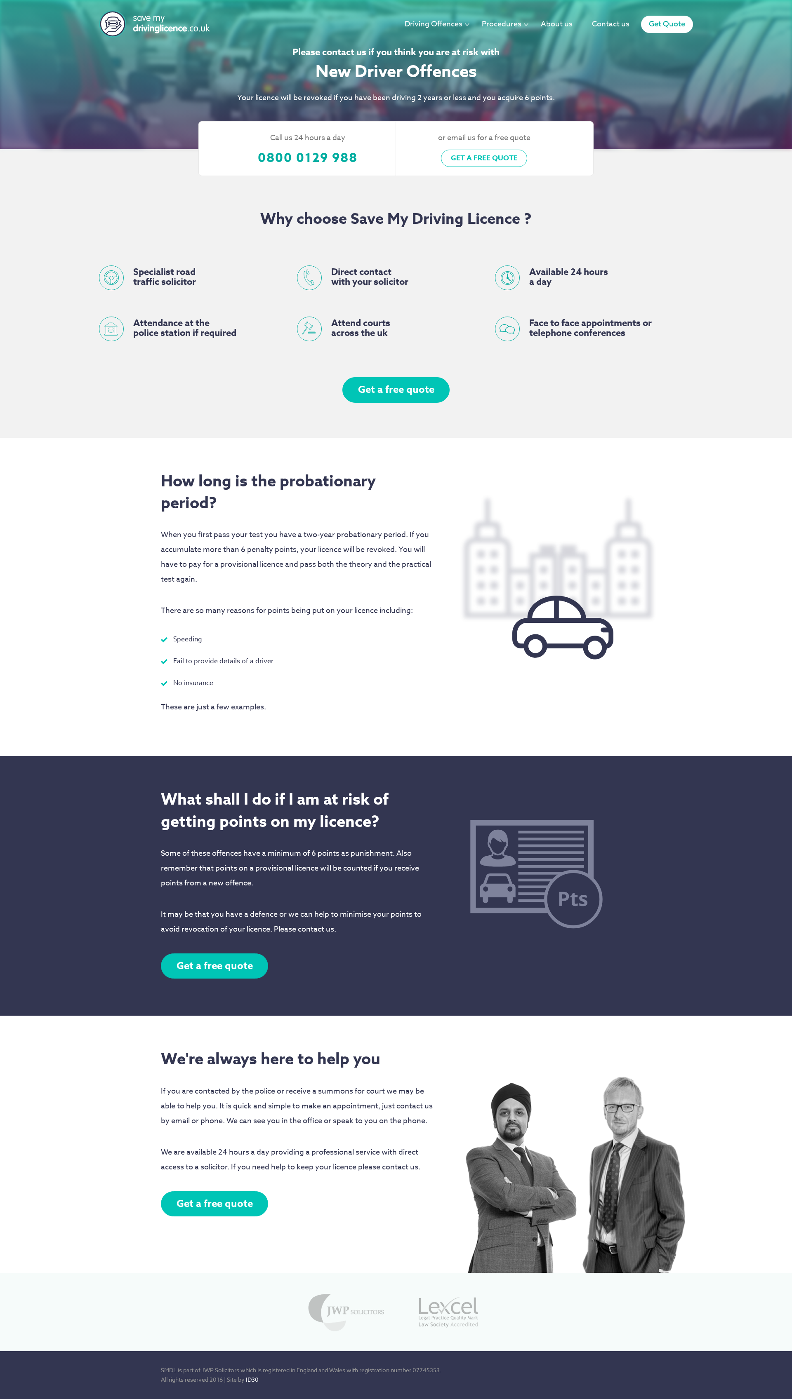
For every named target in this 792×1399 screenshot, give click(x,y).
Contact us (610, 24)
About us (557, 24)
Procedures (501, 24)
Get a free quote (484, 158)
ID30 (252, 1379)
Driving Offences (433, 24)
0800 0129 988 (308, 158)
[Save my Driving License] (155, 24)
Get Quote (667, 24)
